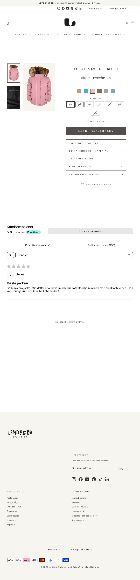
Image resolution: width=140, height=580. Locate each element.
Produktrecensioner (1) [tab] (38, 245)
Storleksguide (80, 166)
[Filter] (10, 255)
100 (89, 104)
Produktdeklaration (84, 174)
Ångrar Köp (12, 511)
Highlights (76, 502)
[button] (79, 91)
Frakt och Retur (14, 507)
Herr (78, 34)
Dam (65, 34)
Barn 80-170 (47, 34)
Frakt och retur (81, 159)
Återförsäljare (78, 520)
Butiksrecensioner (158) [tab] (101, 245)
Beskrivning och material (88, 151)
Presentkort (12, 520)
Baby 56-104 (24, 34)
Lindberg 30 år (78, 511)
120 (109, 104)
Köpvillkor (11, 525)
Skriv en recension (90, 231)
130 (120, 104)
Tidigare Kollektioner (105, 34)
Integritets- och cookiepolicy (84, 516)
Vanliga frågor (13, 502)
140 (95, 112)
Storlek (96, 99)
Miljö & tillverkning (80, 498)
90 (79, 104)
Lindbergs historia (80, 507)
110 (99, 104)
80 (70, 104)
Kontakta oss (12, 498)
